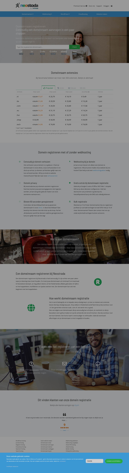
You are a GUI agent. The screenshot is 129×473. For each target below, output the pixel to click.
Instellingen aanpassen (12, 466)
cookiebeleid (62, 461)
